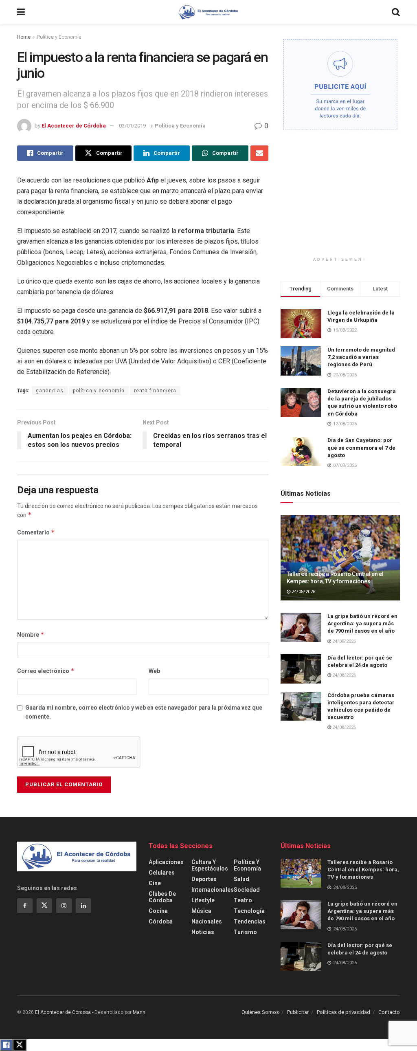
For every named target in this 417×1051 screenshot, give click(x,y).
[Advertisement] (342, 200)
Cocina (158, 911)
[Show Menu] (21, 12)
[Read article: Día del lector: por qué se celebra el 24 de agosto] (301, 669)
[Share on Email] (259, 153)
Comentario (36, 532)
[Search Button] (396, 12)
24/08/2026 (302, 591)
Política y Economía (59, 37)
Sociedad (247, 889)
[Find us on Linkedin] (83, 905)
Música (201, 911)
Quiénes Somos (260, 1012)
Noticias (202, 932)
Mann (139, 1012)
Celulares (162, 872)
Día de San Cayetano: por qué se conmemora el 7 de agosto (361, 447)
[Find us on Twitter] (44, 905)
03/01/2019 (132, 126)
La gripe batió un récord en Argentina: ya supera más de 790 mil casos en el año (362, 623)
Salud (241, 879)
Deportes (204, 879)
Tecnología (249, 911)
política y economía (99, 391)
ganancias (50, 391)
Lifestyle (203, 900)
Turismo (245, 932)
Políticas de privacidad (343, 1012)
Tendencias (250, 921)
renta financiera (155, 391)
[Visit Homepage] (208, 12)
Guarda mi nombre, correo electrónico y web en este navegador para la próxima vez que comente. (143, 712)
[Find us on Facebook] (25, 905)
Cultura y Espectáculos (209, 865)
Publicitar (298, 1012)
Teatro (243, 900)
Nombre (30, 634)
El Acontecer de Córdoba (74, 126)
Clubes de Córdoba (162, 897)
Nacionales (206, 921)
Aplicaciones (166, 862)
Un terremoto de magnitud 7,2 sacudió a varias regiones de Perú (361, 357)
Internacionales (212, 889)
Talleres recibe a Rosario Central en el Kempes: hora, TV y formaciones (363, 869)
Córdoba (161, 921)
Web (154, 671)
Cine (155, 883)
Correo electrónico (46, 671)
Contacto (389, 1012)
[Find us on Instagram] (64, 905)
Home (24, 37)
